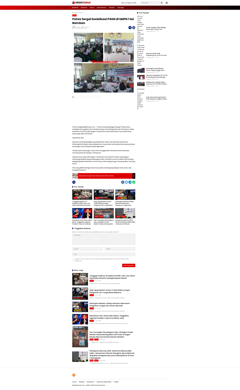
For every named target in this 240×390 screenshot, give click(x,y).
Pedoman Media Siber (104, 382)
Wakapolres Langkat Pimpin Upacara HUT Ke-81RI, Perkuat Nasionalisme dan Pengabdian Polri (156, 83)
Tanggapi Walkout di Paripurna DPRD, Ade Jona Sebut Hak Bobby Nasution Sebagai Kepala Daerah (81, 203)
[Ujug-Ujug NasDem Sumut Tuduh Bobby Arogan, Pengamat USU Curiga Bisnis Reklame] (104, 194)
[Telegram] (130, 182)
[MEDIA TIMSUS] (81, 3)
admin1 (78, 27)
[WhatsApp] (133, 182)
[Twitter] (126, 182)
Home (74, 382)
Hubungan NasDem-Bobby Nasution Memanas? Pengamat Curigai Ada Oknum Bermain (124, 203)
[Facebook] (122, 182)
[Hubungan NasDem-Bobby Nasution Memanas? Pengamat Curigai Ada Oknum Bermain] (125, 194)
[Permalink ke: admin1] (74, 27)
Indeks (116, 382)
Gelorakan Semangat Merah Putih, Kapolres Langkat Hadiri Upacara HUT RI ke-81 (156, 98)
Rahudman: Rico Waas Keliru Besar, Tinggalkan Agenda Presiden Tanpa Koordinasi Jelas (82, 222)
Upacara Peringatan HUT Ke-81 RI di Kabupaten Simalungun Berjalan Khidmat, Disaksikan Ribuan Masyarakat (156, 76)
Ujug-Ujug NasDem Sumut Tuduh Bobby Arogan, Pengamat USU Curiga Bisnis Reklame (103, 203)
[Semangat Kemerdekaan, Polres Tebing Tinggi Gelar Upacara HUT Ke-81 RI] (141, 70)
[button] (162, 2)
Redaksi (81, 382)
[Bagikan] (133, 27)
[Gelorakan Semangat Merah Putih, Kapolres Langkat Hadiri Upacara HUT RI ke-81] (141, 99)
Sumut (74, 15)
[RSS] (73, 375)
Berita (96, 216)
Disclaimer (90, 382)
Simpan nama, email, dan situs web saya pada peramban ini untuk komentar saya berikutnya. (102, 260)
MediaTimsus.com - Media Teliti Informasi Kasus (88, 385)
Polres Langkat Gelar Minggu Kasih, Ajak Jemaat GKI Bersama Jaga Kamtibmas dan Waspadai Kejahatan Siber (157, 28)
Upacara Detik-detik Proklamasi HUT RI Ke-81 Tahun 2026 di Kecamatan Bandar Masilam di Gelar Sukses (156, 54)
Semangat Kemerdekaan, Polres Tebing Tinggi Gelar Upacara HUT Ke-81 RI (155, 69)
